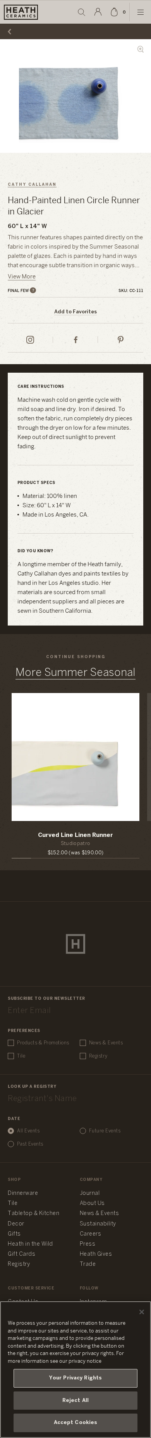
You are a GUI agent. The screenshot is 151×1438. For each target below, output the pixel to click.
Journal (90, 1193)
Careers (90, 1234)
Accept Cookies (76, 1422)
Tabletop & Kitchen (33, 1213)
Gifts (14, 1234)
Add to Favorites (75, 312)
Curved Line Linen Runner (75, 835)
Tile (21, 1056)
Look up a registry (32, 1087)
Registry (98, 1056)
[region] (75, 1369)
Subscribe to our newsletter (46, 999)
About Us (92, 1203)
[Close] (141, 1311)
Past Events (30, 1144)
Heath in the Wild (30, 1244)
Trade (88, 1264)
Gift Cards (21, 1254)
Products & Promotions (43, 1043)
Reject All (75, 1400)
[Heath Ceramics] (75, 944)
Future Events (105, 1131)
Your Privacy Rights (75, 1378)
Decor (16, 1224)
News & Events (106, 1043)
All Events (28, 1131)
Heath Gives (96, 1254)
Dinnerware (23, 1193)
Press (88, 1244)
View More (22, 277)
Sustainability (98, 1224)
